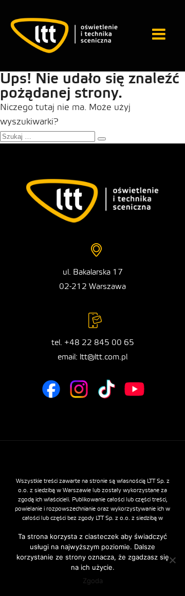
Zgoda (93, 580)
